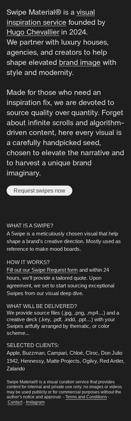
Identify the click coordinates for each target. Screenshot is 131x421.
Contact (15, 402)
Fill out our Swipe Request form (42, 270)
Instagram (35, 402)
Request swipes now (39, 191)
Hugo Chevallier (33, 31)
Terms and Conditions (86, 396)
